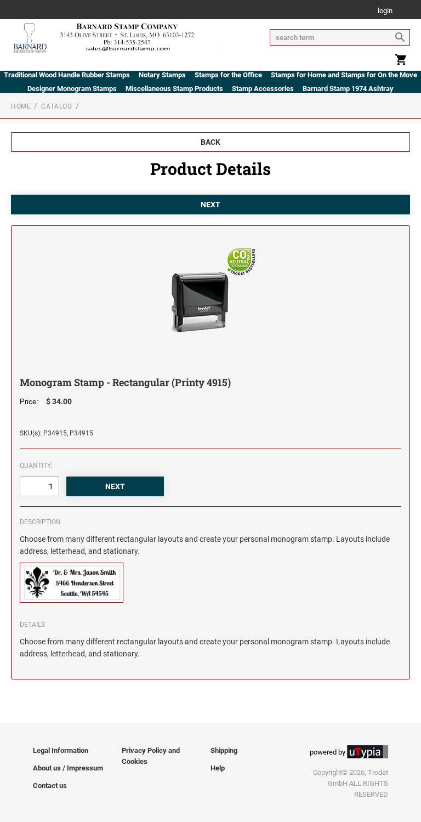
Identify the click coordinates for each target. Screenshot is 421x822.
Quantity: (36, 465)
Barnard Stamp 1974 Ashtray (348, 88)
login (385, 11)
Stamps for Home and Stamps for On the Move (344, 75)
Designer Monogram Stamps (72, 88)
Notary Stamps (162, 75)
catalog (56, 106)
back (210, 142)
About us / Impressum (68, 768)
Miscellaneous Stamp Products (174, 88)
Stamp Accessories (263, 88)
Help (217, 768)
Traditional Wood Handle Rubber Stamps (67, 75)
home (21, 106)
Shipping (223, 750)
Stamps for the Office (228, 75)
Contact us (50, 785)
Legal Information (60, 750)
